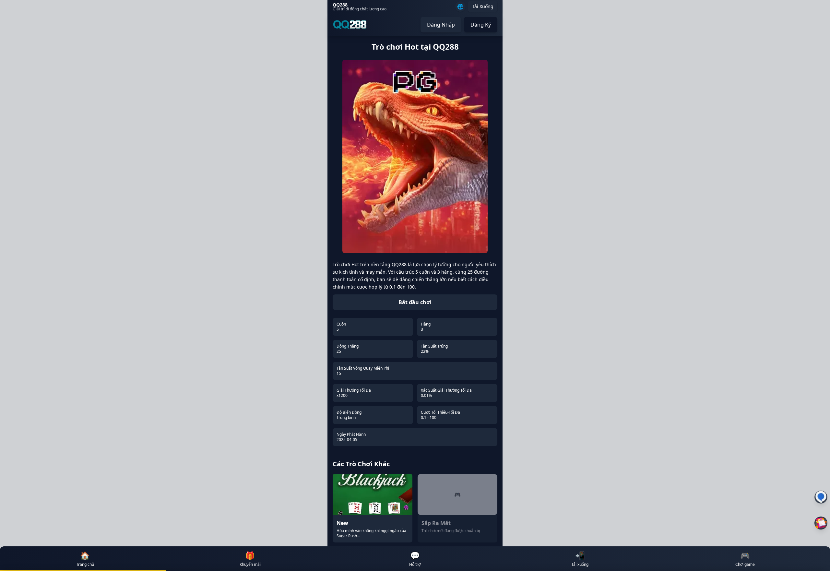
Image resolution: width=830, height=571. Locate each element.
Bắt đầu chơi (415, 302)
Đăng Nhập (441, 24)
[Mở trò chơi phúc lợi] (820, 523)
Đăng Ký (480, 24)
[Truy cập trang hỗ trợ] (821, 497)
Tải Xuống (482, 6)
